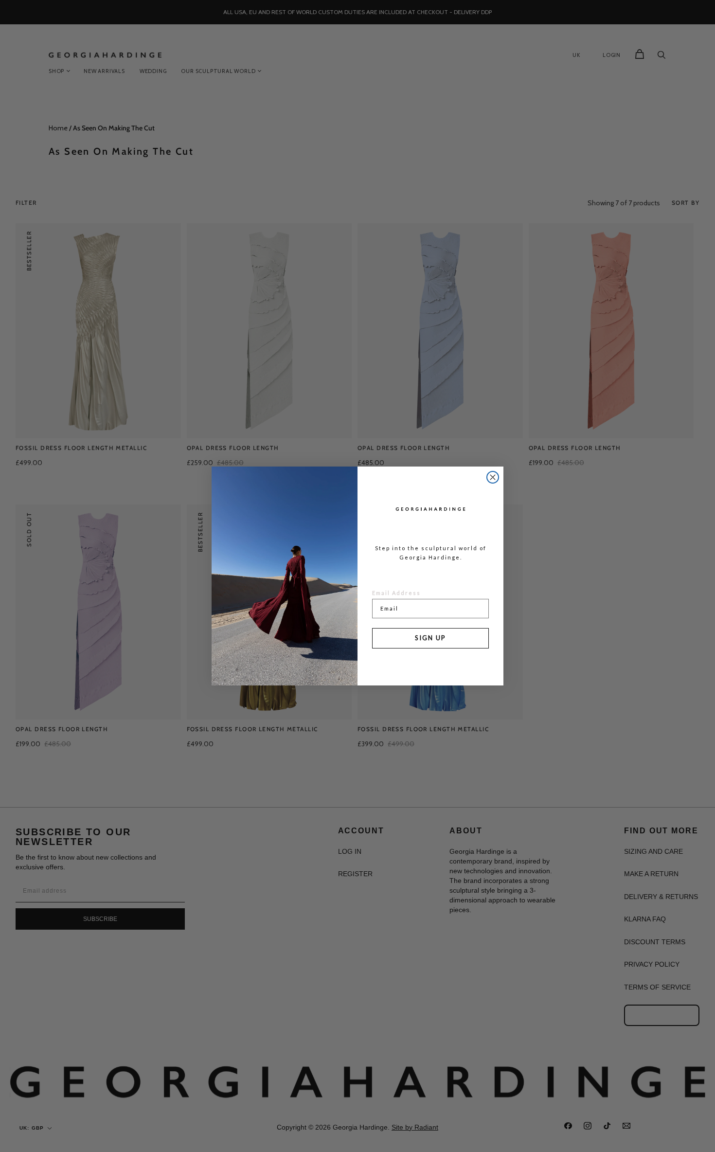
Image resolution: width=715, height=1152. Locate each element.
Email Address (396, 593)
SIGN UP (430, 638)
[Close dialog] (493, 477)
